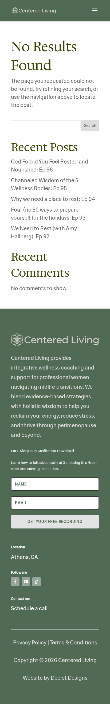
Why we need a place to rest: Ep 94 (53, 199)
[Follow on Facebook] (15, 581)
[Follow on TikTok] (36, 581)
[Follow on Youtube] (26, 581)
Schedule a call (29, 608)
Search (90, 125)
